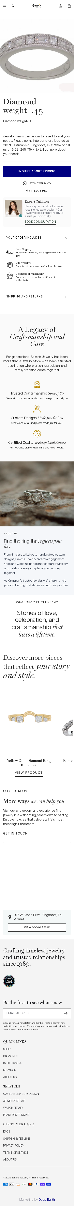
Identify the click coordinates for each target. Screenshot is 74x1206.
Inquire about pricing (37, 171)
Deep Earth (47, 1199)
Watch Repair (12, 1108)
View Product (29, 772)
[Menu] (4, 5)
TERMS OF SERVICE (15, 1152)
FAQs (6, 1131)
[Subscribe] (66, 1013)
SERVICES (9, 1070)
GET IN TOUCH (15, 833)
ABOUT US (10, 1077)
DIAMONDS (10, 1056)
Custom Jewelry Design (21, 1094)
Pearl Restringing (16, 1115)
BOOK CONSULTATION (40, 221)
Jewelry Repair (14, 1101)
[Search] (13, 6)
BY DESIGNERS (12, 1063)
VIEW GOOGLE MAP (37, 927)
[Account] (60, 6)
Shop (7, 1049)
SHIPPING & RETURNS (17, 1138)
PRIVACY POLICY (13, 1145)
